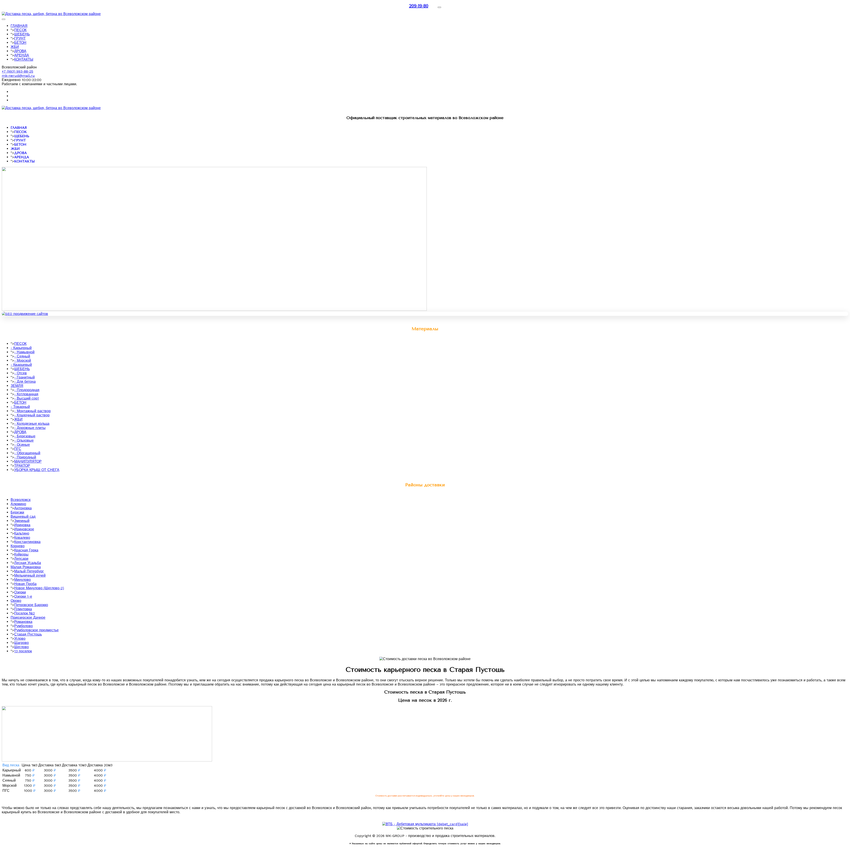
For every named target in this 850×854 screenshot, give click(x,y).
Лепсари (21, 558)
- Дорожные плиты (30, 428)
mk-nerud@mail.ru (18, 75)
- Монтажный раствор (32, 411)
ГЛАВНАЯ (19, 26)
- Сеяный (22, 356)
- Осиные (22, 444)
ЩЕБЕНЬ (22, 34)
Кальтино (21, 533)
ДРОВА (20, 51)
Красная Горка (26, 550)
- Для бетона (25, 381)
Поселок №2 (24, 613)
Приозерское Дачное (28, 617)
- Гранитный (24, 377)
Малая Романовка (26, 567)
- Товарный (20, 407)
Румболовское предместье (36, 630)
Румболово (23, 626)
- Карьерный (21, 348)
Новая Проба (25, 584)
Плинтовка (23, 609)
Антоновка (23, 508)
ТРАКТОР (22, 466)
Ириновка (22, 525)
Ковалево (22, 537)
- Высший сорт (26, 398)
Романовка (23, 622)
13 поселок (23, 651)
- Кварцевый (21, 365)
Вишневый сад (23, 516)
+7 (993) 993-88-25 (17, 71)
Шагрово (21, 643)
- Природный (25, 457)
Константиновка (27, 542)
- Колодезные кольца (31, 423)
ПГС (17, 449)
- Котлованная (26, 394)
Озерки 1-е (23, 596)
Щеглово (21, 647)
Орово (16, 601)
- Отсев (20, 373)
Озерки (20, 592)
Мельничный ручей (30, 575)
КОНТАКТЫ (23, 59)
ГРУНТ (20, 38)
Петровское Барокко (31, 605)
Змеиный (21, 521)
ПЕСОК (20, 30)
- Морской (22, 360)
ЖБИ (15, 47)
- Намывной (24, 352)
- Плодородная (26, 390)
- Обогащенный (27, 453)
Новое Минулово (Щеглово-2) (39, 588)
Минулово (22, 580)
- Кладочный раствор (32, 415)
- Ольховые (24, 440)
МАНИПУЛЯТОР (28, 461)
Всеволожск (21, 500)
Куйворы (21, 554)
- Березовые (24, 436)
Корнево (18, 546)
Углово (19, 638)
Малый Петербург (29, 571)
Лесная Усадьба (27, 563)
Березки (17, 512)
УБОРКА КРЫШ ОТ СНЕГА (36, 470)
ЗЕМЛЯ (17, 386)
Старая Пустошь (28, 634)
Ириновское (24, 529)
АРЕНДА (21, 55)
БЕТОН (20, 43)
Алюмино (18, 504)
